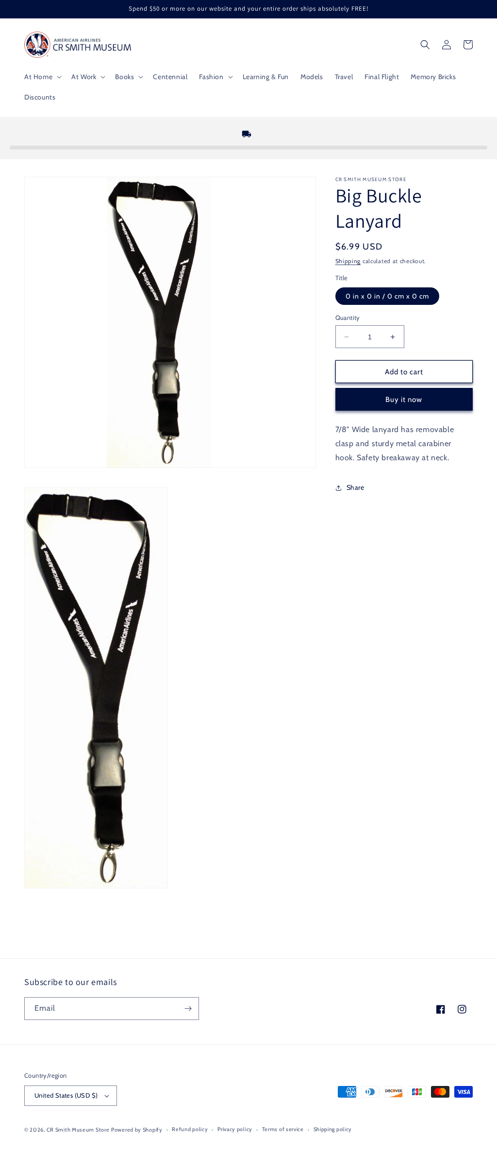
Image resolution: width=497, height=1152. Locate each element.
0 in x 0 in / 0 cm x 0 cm (387, 296)
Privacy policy (234, 1129)
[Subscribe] (188, 1008)
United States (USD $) (66, 1095)
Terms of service (283, 1129)
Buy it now (403, 399)
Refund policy (190, 1129)
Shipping (348, 261)
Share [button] (355, 487)
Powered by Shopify (137, 1129)
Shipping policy (333, 1129)
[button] (42, 77)
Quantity (347, 317)
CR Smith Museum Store (78, 1129)
